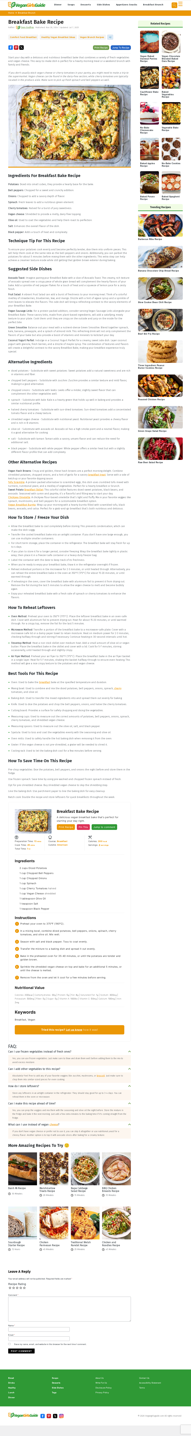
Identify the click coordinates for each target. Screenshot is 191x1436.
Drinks (11, 1383)
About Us (100, 1378)
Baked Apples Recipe (147, 164)
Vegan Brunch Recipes (92, 37)
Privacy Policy (102, 1392)
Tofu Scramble (16, 482)
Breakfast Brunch (153, 4)
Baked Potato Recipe (147, 197)
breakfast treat (97, 474)
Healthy (12, 1388)
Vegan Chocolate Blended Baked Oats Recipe (171, 59)
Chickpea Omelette (19, 497)
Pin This (83, 827)
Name (11, 1325)
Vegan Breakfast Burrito (22, 504)
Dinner (58, 4)
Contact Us (144, 1378)
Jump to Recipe (120, 47)
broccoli (101, 1075)
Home (11, 13)
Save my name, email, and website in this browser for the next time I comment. (50, 1344)
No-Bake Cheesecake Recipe (146, 130)
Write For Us (101, 1383)
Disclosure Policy (104, 1388)
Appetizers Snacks (126, 4)
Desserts (86, 4)
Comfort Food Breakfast (23, 37)
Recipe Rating (17, 1284)
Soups (71, 4)
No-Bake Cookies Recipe (171, 164)
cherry (117, 688)
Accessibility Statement (150, 1383)
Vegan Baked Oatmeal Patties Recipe (148, 59)
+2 (110, 37)
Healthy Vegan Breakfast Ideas (58, 37)
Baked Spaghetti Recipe (171, 197)
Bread (11, 1378)
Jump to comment (104, 827)
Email (11, 1335)
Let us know (74, 1029)
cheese (54, 1124)
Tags (54, 1392)
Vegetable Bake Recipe (170, 129)
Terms (142, 1388)
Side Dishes (103, 4)
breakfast (44, 682)
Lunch (11, 1392)
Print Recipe (101, 47)
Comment (13, 1295)
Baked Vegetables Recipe (168, 94)
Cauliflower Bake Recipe (149, 93)
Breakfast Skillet (33, 489)
